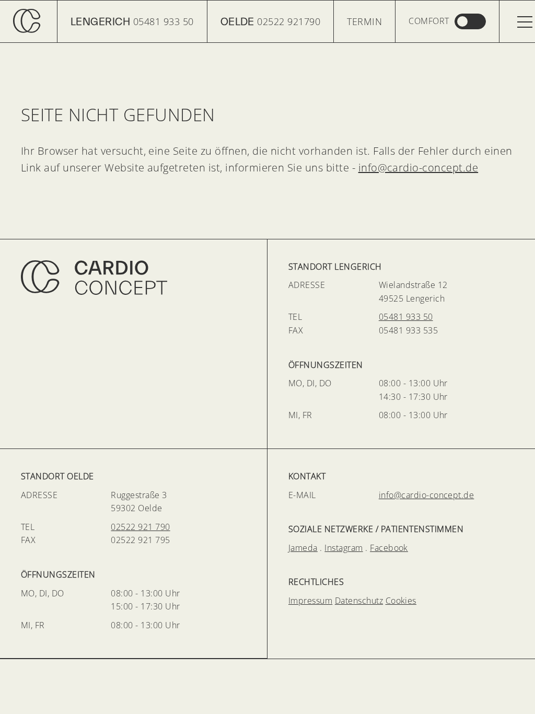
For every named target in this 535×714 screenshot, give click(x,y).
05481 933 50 (132, 21)
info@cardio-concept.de (418, 167)
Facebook (389, 548)
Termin (364, 21)
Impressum (310, 600)
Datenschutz (359, 600)
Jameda (303, 548)
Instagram (343, 548)
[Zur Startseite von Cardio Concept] (133, 277)
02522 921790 (270, 21)
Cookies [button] (401, 600)
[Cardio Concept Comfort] (447, 21)
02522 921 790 (140, 527)
